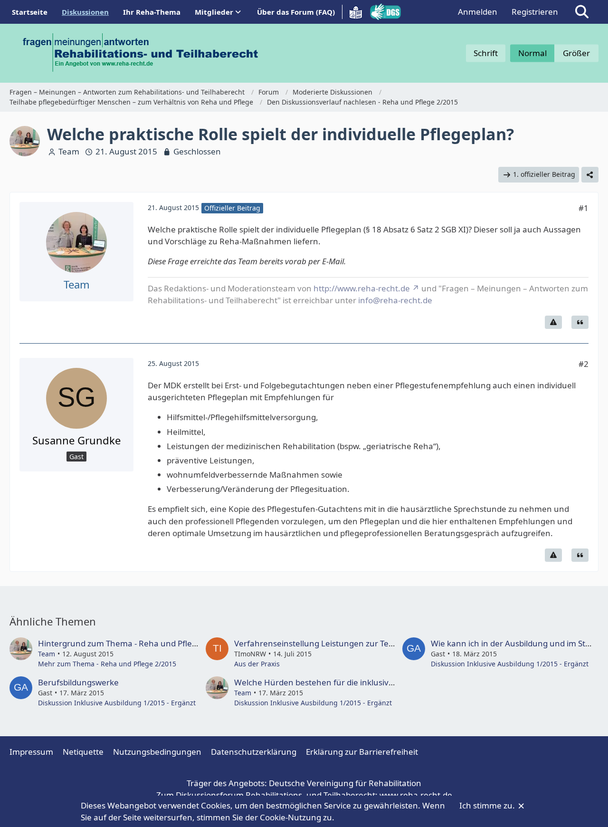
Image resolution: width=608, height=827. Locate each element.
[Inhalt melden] (553, 322)
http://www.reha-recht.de (362, 288)
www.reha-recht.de (416, 794)
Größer (576, 53)
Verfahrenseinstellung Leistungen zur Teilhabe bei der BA (343, 643)
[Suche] (581, 12)
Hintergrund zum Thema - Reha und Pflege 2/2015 (134, 643)
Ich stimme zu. (488, 805)
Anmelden (477, 11)
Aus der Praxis (257, 663)
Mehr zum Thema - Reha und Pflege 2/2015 (107, 663)
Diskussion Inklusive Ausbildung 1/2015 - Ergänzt (510, 663)
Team (68, 151)
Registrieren (535, 11)
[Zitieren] (580, 322)
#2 (584, 363)
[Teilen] (589, 175)
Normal (532, 53)
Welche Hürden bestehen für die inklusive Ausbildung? (337, 682)
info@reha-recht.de (395, 300)
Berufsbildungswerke (78, 682)
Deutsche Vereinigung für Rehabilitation (345, 783)
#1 (584, 207)
